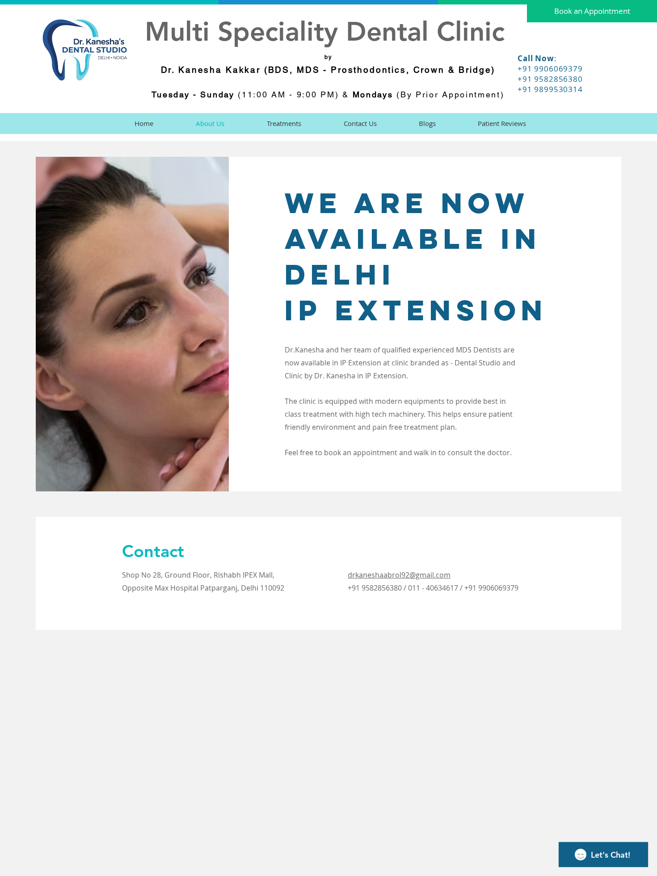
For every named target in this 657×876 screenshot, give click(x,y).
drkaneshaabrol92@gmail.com (399, 575)
